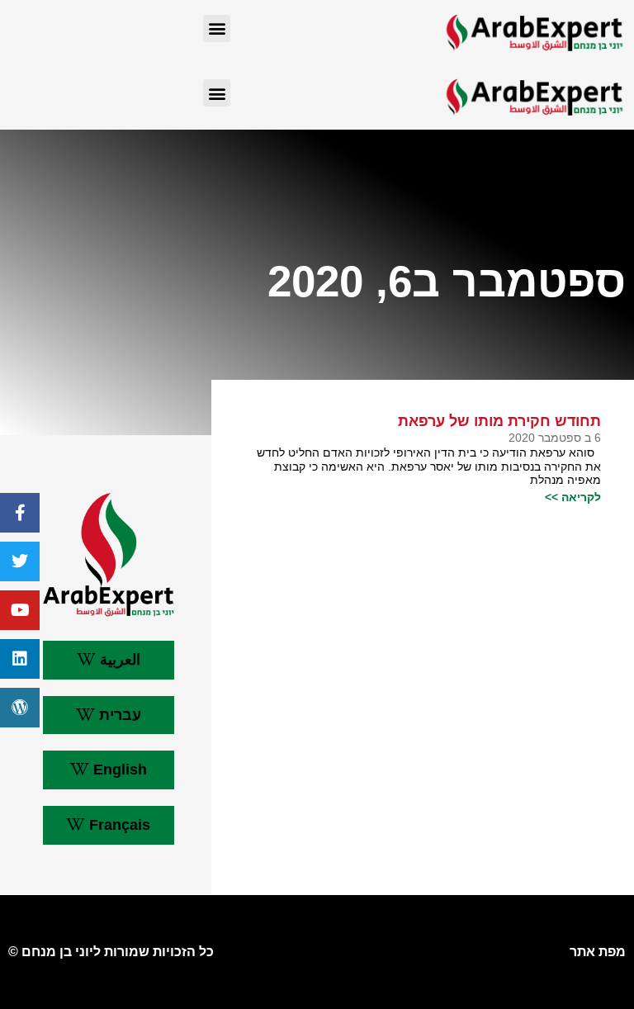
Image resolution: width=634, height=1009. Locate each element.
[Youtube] (20, 610)
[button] (216, 28)
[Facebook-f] (20, 513)
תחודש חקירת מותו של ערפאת (499, 421)
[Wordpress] (20, 707)
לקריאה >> (573, 497)
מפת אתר (598, 952)
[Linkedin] (20, 659)
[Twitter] (20, 561)
